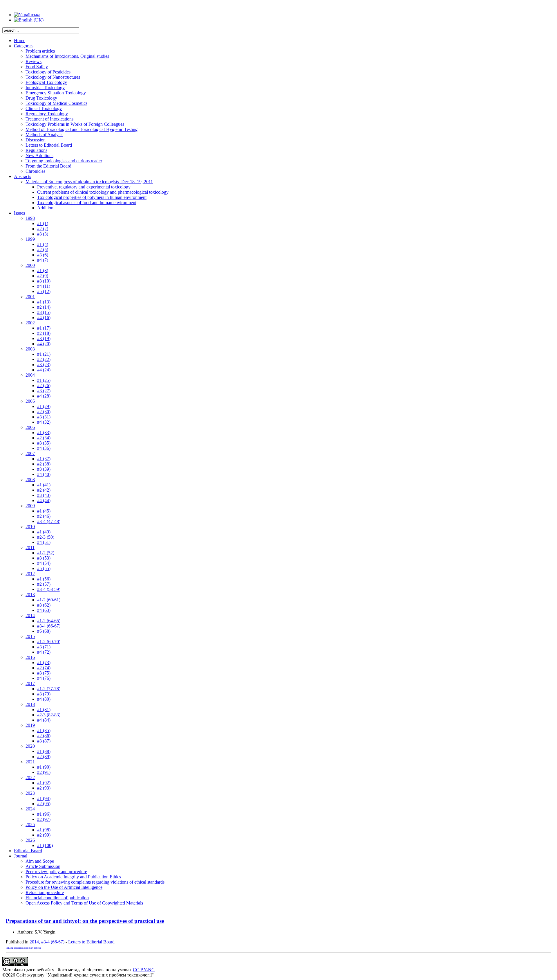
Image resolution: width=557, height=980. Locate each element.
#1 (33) (43, 432)
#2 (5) (42, 249)
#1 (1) (42, 223)
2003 (30, 348)
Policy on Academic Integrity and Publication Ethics (73, 876)
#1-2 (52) (45, 552)
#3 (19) (43, 338)
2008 (30, 479)
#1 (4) (42, 244)
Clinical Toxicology (44, 108)
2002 (30, 322)
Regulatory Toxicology (47, 113)
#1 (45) (43, 510)
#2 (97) (43, 819)
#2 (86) (43, 735)
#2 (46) (43, 516)
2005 (30, 401)
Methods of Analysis (44, 134)
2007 (30, 453)
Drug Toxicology (41, 98)
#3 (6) (42, 254)
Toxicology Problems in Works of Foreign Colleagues (75, 124)
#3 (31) (43, 416)
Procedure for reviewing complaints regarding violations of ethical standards (95, 882)
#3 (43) (43, 495)
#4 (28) (43, 395)
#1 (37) (43, 458)
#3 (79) (43, 693)
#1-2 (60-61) (48, 599)
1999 (30, 239)
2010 (30, 526)
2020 (30, 746)
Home (19, 40)
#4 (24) (43, 369)
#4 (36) (43, 448)
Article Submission (43, 866)
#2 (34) (43, 437)
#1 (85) (43, 730)
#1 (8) (42, 270)
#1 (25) (43, 380)
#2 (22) (43, 359)
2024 (30, 808)
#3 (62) (43, 605)
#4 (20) (43, 343)
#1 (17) (43, 328)
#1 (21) (43, 354)
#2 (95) (43, 803)
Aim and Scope (40, 861)
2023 (30, 793)
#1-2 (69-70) (48, 641)
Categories (23, 45)
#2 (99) (43, 834)
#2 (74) (43, 667)
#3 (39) (43, 469)
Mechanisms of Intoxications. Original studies (67, 56)
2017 (30, 683)
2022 (30, 777)
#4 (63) (43, 610)
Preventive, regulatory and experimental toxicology (84, 186)
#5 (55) (43, 568)
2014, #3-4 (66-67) (47, 941)
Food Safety (37, 66)
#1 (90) (43, 767)
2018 (30, 704)
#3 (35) (43, 442)
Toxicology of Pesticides (48, 71)
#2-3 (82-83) (48, 714)
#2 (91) (43, 772)
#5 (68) (43, 631)
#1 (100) (45, 845)
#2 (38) (43, 463)
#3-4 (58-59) (48, 589)
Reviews (33, 61)
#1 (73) (43, 662)
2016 (30, 657)
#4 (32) (43, 422)
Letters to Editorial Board (49, 145)
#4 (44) (43, 500)
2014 (30, 615)
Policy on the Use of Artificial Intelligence (64, 887)
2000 (30, 265)
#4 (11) (43, 286)
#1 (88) (43, 751)
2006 (30, 427)
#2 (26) (43, 385)
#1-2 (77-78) (48, 688)
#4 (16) (43, 317)
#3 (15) (43, 312)
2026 (30, 840)
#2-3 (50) (45, 537)
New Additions (39, 155)
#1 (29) (43, 406)
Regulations (36, 150)
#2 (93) (43, 787)
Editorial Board (28, 850)
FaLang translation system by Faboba (23, 948)
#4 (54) (43, 563)
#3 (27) (43, 390)
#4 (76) (43, 678)
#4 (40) (43, 474)
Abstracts (22, 176)
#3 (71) (43, 646)
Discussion (36, 139)
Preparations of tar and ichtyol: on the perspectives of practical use (85, 921)
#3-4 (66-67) (48, 625)
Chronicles (35, 171)
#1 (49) (43, 531)
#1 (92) (43, 782)
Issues (19, 213)
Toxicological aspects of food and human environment (86, 202)
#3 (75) (43, 672)
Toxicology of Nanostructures (53, 77)
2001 (30, 296)
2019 (30, 725)
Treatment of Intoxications (49, 118)
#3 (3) (42, 233)
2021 (30, 761)
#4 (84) (43, 720)
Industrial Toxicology (45, 87)
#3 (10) (43, 280)
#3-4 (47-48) (48, 521)
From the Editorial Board (48, 165)
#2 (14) (43, 307)
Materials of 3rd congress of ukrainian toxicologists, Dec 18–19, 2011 (89, 181)
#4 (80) (43, 699)
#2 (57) (43, 584)
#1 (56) (43, 578)
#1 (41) (43, 484)
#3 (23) (43, 364)
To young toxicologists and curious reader (64, 160)
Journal (20, 855)
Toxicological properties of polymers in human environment (92, 197)
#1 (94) (43, 798)
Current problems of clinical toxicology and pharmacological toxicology (103, 192)
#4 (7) (42, 260)
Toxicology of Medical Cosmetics (56, 103)
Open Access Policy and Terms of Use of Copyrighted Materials (84, 902)
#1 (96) (43, 814)
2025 (30, 824)
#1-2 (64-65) (48, 620)
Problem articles (40, 50)
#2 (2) (42, 228)
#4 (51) (43, 542)
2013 (30, 594)
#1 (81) (43, 709)
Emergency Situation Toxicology (56, 92)
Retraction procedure (45, 892)
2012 (30, 573)
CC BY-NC (144, 969)
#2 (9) (42, 275)
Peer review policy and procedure (56, 871)
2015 (30, 636)
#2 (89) (43, 756)
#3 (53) (43, 557)
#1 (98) (43, 829)
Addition (45, 207)
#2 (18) (43, 333)
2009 (30, 505)
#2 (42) (43, 490)
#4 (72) (43, 652)
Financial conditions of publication (57, 897)
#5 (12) (43, 291)
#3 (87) (43, 740)
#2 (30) (43, 411)
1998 (30, 218)
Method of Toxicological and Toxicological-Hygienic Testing (82, 129)
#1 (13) (43, 301)
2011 (30, 547)
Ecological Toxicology (46, 82)
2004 (30, 375)
